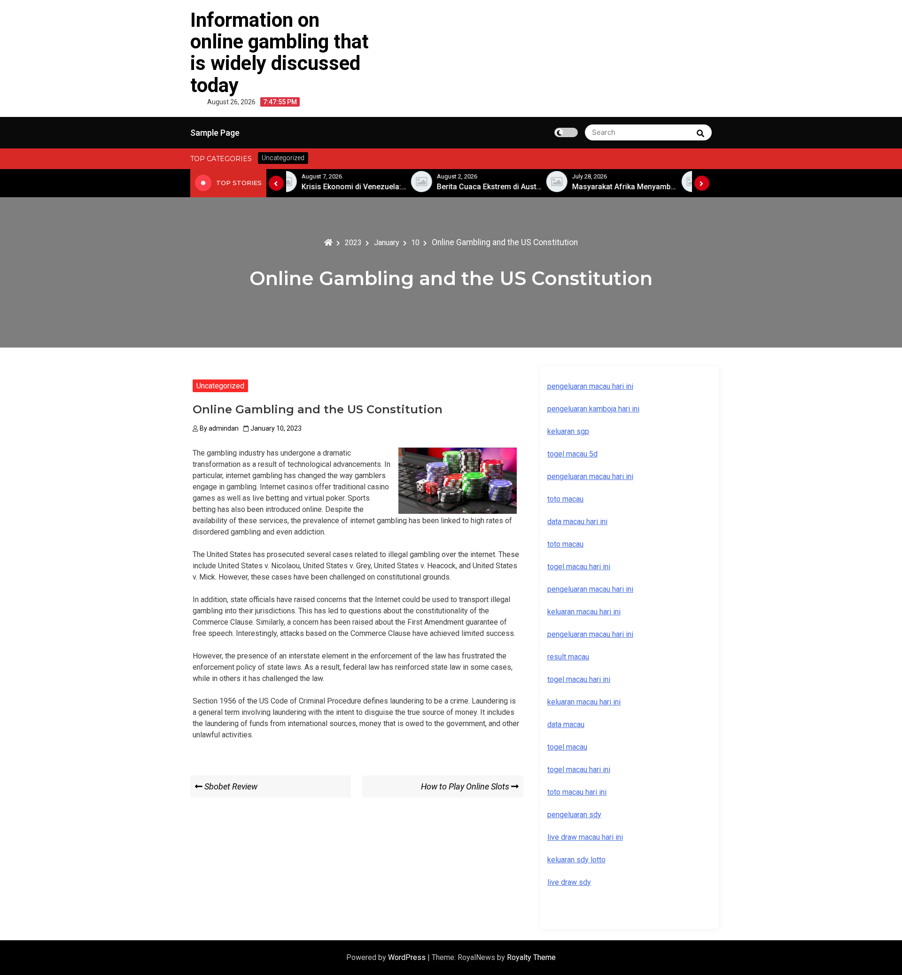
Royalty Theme (531, 957)
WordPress (408, 957)
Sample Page (215, 133)
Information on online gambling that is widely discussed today (279, 52)
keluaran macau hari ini (584, 701)
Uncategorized (220, 385)
